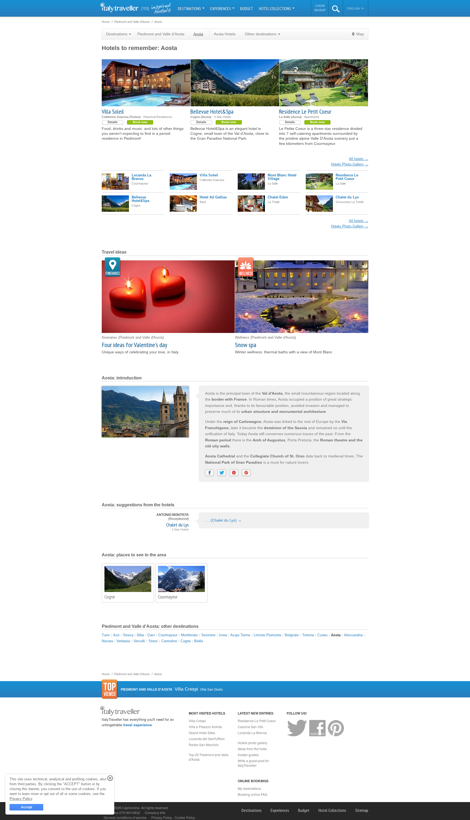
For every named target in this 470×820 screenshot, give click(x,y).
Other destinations (261, 34)
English (354, 8)
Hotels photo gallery (252, 742)
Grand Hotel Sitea (202, 732)
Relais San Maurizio (204, 744)
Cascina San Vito (250, 726)
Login (320, 5)
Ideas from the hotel (252, 748)
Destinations (190, 8)
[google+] (246, 472)
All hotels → (358, 159)
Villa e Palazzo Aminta (205, 726)
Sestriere (208, 635)
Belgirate (292, 635)
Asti (116, 635)
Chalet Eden (278, 197)
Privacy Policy (162, 817)
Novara (107, 641)
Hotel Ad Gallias (213, 197)
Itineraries (112, 267)
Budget (246, 8)
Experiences (221, 8)
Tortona (308, 635)
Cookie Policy (185, 817)
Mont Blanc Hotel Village (282, 177)
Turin (106, 635)
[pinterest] (234, 472)
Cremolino (169, 641)
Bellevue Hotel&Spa (211, 111)
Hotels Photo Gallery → (349, 164)
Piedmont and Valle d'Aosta (160, 34)
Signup (320, 10)
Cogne (109, 597)
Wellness (246, 267)
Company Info (155, 812)
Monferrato (189, 635)
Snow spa (245, 345)
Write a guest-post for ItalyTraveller (253, 763)
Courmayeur (168, 597)
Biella (198, 641)
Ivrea (223, 635)
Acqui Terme (240, 635)
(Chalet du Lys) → (226, 520)
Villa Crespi (197, 720)
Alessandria (353, 635)
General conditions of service (125, 817)
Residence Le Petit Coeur (305, 111)
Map (360, 34)
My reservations (249, 788)
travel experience (137, 724)
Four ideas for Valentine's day (134, 345)
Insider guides (248, 754)
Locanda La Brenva (141, 177)
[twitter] (221, 472)
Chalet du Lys (347, 197)
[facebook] (209, 472)
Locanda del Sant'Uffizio (207, 738)
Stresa (128, 635)
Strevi (153, 641)
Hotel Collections (275, 8)
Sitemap (361, 810)
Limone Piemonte (267, 635)
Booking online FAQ (252, 794)
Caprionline (131, 807)
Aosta (336, 635)
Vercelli (139, 641)
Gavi (151, 635)
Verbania (123, 641)
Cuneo (322, 635)
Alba (140, 635)
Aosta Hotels (225, 34)
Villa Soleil (113, 111)
